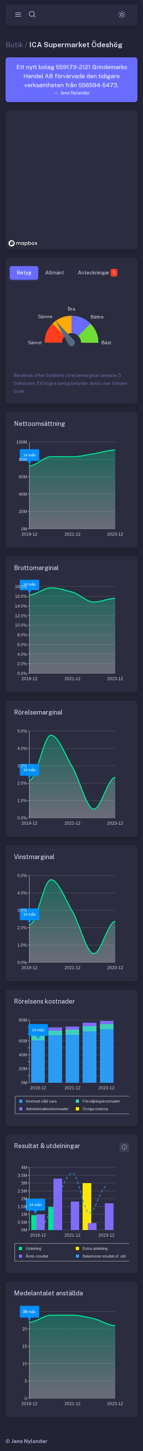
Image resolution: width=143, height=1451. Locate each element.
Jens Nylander (29, 1441)
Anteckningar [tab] (96, 272)
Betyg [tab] (24, 272)
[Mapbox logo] (23, 243)
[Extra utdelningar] (124, 1147)
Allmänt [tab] (54, 272)
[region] (71, 179)
